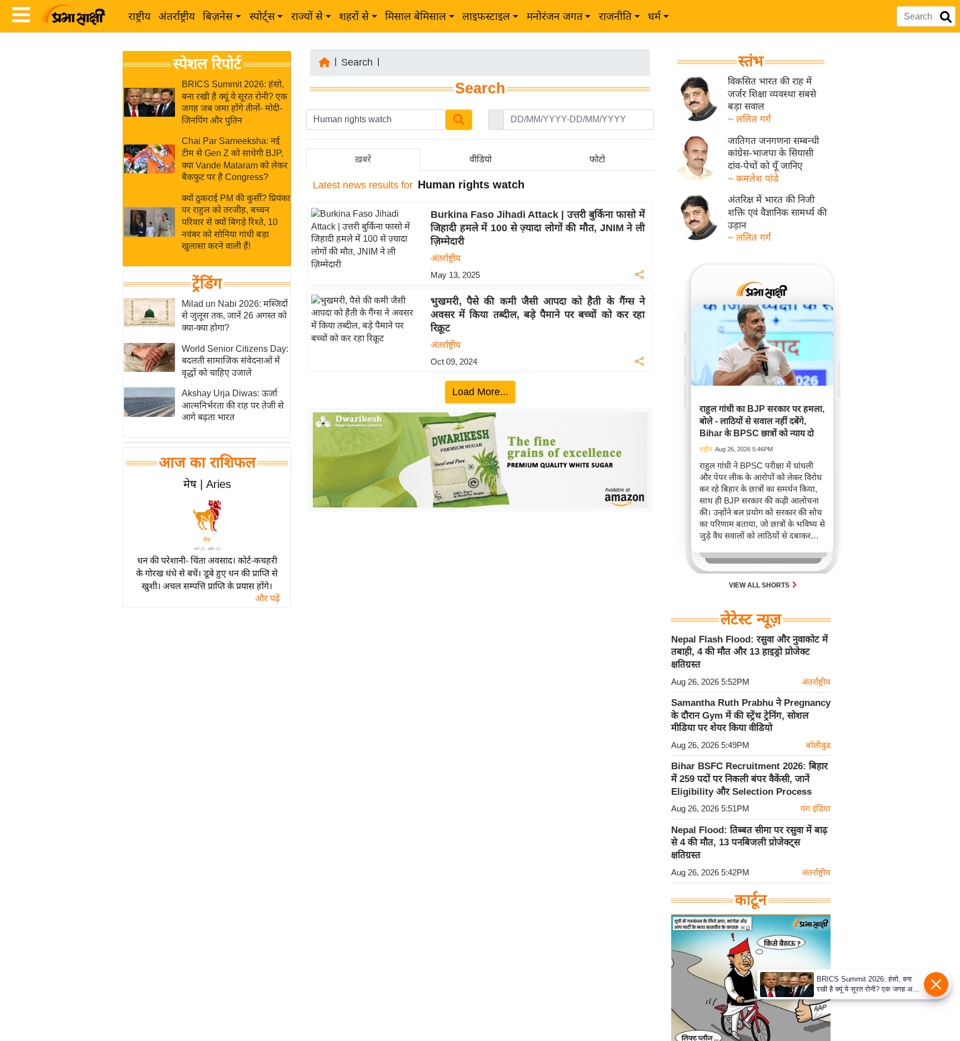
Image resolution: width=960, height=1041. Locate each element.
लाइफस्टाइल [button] (486, 16)
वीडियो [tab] (480, 159)
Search (357, 62)
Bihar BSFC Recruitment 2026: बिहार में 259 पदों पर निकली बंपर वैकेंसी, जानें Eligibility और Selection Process (749, 778)
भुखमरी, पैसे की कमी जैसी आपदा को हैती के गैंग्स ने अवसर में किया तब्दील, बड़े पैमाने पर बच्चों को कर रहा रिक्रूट (538, 314)
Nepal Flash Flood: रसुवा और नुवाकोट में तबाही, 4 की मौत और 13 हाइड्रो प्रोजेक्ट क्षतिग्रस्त (749, 652)
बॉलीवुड (818, 745)
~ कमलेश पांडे (753, 178)
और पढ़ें (267, 598)
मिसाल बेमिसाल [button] (415, 16)
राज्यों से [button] (307, 16)
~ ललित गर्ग (749, 119)
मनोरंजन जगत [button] (555, 16)
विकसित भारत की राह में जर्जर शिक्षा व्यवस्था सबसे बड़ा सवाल (772, 94)
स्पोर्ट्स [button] (262, 16)
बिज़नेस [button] (218, 16)
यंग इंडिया (816, 808)
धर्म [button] (654, 16)
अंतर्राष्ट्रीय (176, 16)
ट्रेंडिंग (207, 283)
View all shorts (760, 585)
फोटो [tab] (597, 159)
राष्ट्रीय (139, 16)
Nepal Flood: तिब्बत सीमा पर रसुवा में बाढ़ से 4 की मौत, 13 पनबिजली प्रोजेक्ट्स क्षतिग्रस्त (749, 842)
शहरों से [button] (354, 16)
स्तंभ (750, 61)
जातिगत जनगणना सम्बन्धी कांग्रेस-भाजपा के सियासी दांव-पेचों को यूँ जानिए (773, 153)
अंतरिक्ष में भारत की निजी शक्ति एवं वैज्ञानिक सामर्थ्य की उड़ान (777, 212)
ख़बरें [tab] (363, 159)
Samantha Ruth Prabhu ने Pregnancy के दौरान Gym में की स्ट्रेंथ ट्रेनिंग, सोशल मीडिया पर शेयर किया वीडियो (751, 715)
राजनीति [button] (615, 16)
